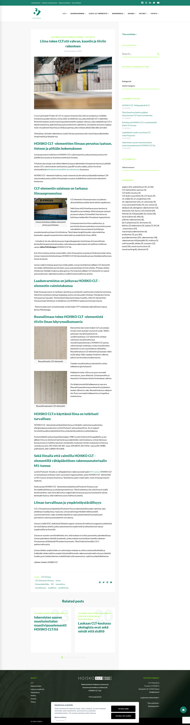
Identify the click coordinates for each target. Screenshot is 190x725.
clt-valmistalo (148, 202)
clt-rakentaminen (131, 202)
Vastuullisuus (85, 619)
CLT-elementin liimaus (44, 580)
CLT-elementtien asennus (134, 190)
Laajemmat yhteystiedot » (149, 698)
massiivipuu (130, 228)
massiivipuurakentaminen (134, 231)
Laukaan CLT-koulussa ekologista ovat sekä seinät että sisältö (94, 627)
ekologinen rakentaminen (145, 207)
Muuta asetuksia (60, 717)
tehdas (139, 243)
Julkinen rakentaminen (63, 37)
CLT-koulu (149, 196)
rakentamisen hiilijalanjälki (135, 240)
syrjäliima (52, 588)
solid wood (128, 243)
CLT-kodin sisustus (131, 193)
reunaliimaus (40, 588)
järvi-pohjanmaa (130, 222)
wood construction (140, 246)
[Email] (111, 582)
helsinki (126, 213)
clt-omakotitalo (141, 199)
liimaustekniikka (42, 584)
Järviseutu (145, 222)
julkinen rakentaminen (133, 219)
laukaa (149, 225)
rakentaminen (149, 237)
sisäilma (153, 240)
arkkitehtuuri (140, 187)
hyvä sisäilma (129, 216)
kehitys (126, 225)
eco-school (151, 204)
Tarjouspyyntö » (153, 706)
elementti (128, 210)
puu (138, 234)
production (128, 234)
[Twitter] (103, 582)
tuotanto (149, 243)
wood (126, 246)
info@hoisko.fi (154, 692)
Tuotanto (90, 37)
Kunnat (80, 37)
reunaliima (60, 584)
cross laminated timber (133, 204)
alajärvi (127, 187)
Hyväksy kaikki (123, 709)
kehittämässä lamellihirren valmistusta (63, 169)
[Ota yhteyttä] (183, 709)
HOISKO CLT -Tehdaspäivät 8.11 (136, 105)
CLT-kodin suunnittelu (132, 196)
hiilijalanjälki (139, 213)
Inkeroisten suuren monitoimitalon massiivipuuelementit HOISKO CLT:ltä (50, 623)
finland (150, 210)
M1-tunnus (95, 472)
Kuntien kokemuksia (88, 616)
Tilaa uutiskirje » (153, 703)
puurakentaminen (131, 237)
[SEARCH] (158, 54)
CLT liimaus (46, 577)
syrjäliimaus (63, 588)
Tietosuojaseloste (95, 697)
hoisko (151, 213)
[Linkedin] (107, 582)
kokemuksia (138, 225)
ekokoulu (127, 207)
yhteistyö (143, 249)
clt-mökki (127, 199)
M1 (52, 584)
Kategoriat (126, 81)
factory (140, 210)
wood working (129, 249)
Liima (58, 580)
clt (150, 187)
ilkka (140, 216)
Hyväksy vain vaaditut (123, 716)
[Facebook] (99, 582)
